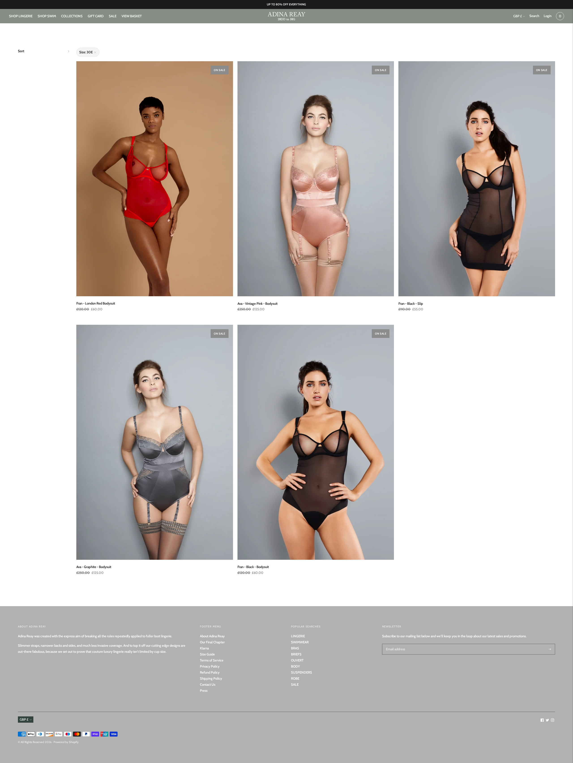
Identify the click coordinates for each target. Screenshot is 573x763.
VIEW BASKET (132, 16)
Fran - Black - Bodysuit (253, 567)
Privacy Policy (210, 666)
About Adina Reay (212, 636)
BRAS (295, 648)
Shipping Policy (211, 679)
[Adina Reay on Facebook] (542, 721)
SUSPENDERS (301, 672)
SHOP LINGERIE (20, 16)
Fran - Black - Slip (410, 304)
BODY (295, 666)
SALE (112, 16)
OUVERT (297, 660)
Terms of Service (211, 660)
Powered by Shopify (66, 742)
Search (534, 16)
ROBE (295, 679)
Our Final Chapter (212, 642)
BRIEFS (296, 654)
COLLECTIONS (72, 16)
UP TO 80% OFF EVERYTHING (286, 4)
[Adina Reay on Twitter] (547, 721)
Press (203, 691)
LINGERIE (298, 636)
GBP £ (517, 16)
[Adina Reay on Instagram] (552, 721)
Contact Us (207, 685)
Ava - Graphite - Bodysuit (93, 567)
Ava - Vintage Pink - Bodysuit (257, 304)
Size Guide (207, 654)
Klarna (204, 648)
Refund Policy (210, 672)
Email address (395, 644)
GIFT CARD (96, 16)
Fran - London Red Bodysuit (95, 303)
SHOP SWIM (47, 16)
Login (548, 16)
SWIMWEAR (300, 642)
